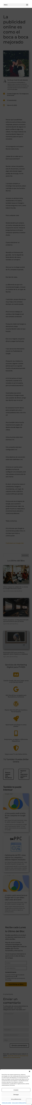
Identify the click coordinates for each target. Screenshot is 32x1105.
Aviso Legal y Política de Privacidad (20, 1102)
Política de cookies (6, 1102)
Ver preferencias (16, 1099)
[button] (29, 1071)
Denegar (16, 1094)
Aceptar (16, 1090)
